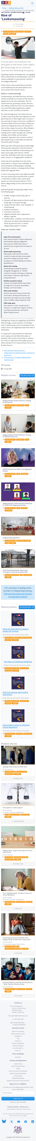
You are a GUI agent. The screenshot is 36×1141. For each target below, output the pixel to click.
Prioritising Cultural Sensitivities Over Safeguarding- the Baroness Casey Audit (16, 938)
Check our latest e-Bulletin (18, 1102)
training (7, 703)
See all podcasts (25, 607)
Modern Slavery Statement (18, 1073)
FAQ (18, 1038)
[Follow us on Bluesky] (4, 1121)
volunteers (8, 510)
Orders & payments (18, 1043)
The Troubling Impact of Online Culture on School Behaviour (17, 894)
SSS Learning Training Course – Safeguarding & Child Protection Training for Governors (19, 352)
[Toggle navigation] (32, 3)
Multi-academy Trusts (18, 1034)
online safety (19, 31)
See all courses (26, 376)
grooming (12, 34)
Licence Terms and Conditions (18, 1071)
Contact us (18, 1041)
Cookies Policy (18, 1064)
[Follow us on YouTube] (18, 1121)
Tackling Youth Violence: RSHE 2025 (15, 767)
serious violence (10, 733)
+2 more (8, 476)
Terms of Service (19, 1115)
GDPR (18, 1069)
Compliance (18, 1036)
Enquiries (18, 1057)
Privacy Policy (18, 1076)
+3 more (15, 640)
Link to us (18, 1050)
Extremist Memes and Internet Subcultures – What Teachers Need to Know (18, 983)
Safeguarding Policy (18, 1078)
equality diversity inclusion (23, 637)
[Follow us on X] (11, 1121)
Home (4, 8)
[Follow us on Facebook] (25, 1121)
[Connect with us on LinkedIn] (32, 1121)
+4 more (8, 407)
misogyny (27, 31)
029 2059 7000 (19, 1019)
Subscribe (16, 1099)
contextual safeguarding (12, 948)
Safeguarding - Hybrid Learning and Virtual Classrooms (17, 851)
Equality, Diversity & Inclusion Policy (18, 1080)
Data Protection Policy (18, 1066)
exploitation (27, 575)
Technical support (18, 1046)
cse (21, 575)
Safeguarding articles (16, 8)
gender (6, 34)
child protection (8, 31)
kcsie (27, 405)
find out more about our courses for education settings (18, 595)
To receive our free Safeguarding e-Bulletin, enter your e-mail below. (18, 1088)
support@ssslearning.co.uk (19, 1016)
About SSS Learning (18, 1031)
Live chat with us (18, 1048)
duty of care (8, 857)
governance (20, 405)
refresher (24, 508)
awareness (24, 474)
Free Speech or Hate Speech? (13, 808)
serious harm (27, 733)
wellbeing (8, 670)
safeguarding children (23, 540)
